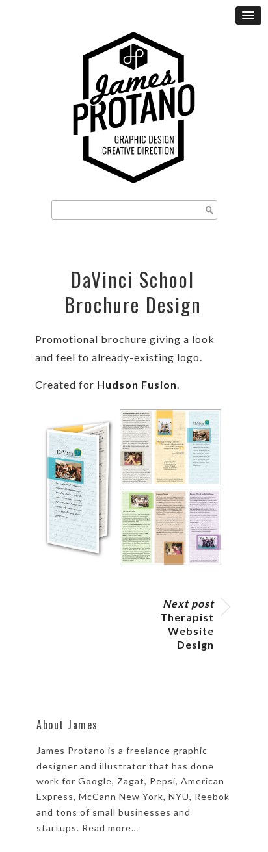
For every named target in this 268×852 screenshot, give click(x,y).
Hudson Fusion (137, 384)
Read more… (110, 827)
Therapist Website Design (187, 623)
